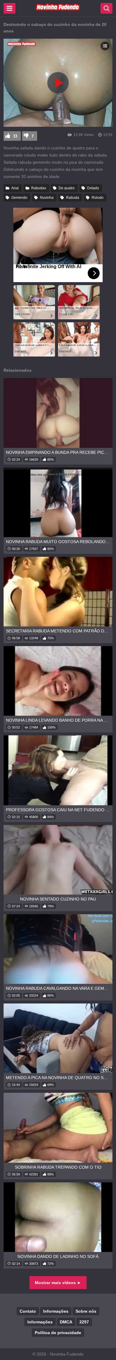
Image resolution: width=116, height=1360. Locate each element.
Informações (55, 1311)
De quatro (67, 188)
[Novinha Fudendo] (58, 9)
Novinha (47, 198)
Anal (15, 188)
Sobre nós (86, 1311)
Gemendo (19, 198)
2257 (84, 1322)
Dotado (93, 188)
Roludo (98, 198)
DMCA (66, 1322)
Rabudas (38, 188)
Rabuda (72, 198)
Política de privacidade (58, 1332)
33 (15, 136)
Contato (28, 1311)
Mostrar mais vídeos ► (58, 1282)
